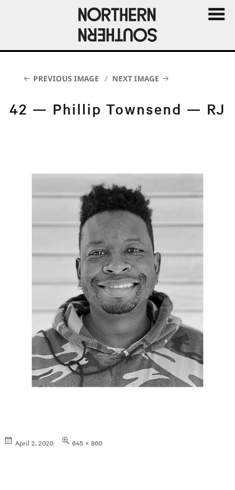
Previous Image (66, 78)
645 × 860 (87, 442)
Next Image (135, 78)
